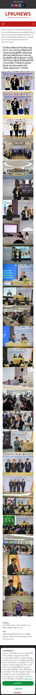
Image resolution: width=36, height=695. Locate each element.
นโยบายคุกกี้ (28, 679)
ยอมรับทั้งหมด (18, 683)
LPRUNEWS (18, 14)
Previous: (16, 625)
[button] (3, 23)
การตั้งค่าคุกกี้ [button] (18, 689)
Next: (17, 635)
